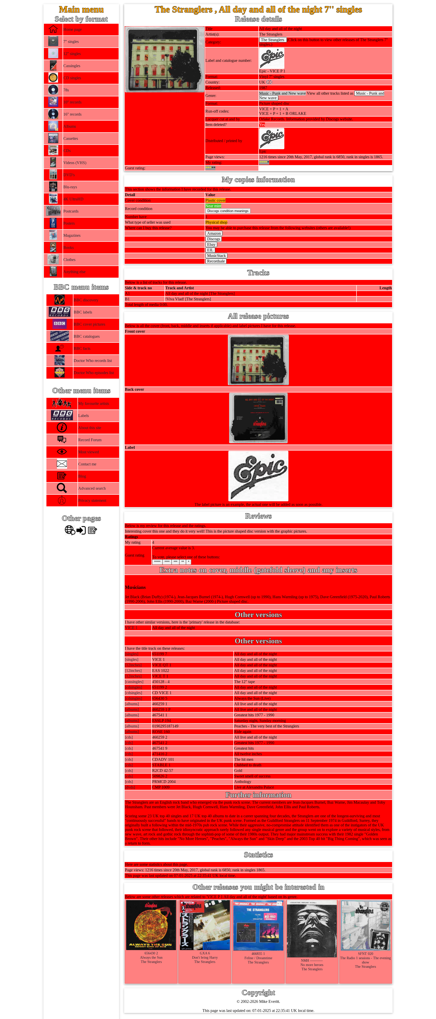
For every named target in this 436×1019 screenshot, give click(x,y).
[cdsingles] (133, 687)
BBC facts (81, 348)
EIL (210, 250)
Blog (82, 476)
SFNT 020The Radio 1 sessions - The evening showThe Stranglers (365, 960)
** (182, 562)
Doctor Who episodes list (93, 373)
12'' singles (72, 53)
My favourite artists (93, 403)
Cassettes (70, 138)
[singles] (131, 654)
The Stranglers (273, 40)
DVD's (69, 175)
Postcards (70, 211)
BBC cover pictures (89, 324)
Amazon (214, 233)
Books (68, 247)
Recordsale (216, 261)
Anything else (74, 272)
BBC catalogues (86, 336)
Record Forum (89, 440)
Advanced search (92, 488)
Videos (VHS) (74, 163)
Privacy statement (92, 500)
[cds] (129, 737)
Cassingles (71, 66)
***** (157, 562)
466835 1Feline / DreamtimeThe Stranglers (258, 958)
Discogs (213, 239)
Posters (69, 223)
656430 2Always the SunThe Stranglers (151, 957)
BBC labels (82, 312)
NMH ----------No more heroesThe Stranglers (312, 964)
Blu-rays (70, 187)
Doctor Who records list (92, 360)
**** (167, 562)
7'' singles (71, 41)
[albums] (132, 704)
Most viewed (88, 452)
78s (66, 90)
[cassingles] (134, 682)
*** (175, 562)
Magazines (71, 235)
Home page (72, 29)
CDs (67, 150)
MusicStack (216, 255)
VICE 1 (131, 627)
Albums (69, 126)
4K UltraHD (73, 199)
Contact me (87, 464)
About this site (89, 428)
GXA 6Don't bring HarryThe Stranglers (205, 957)
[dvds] (130, 787)
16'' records (72, 114)
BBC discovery (85, 300)
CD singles (72, 78)
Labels (83, 415)
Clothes (69, 259)
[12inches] (133, 665)
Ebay (211, 244)
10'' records (72, 102)
